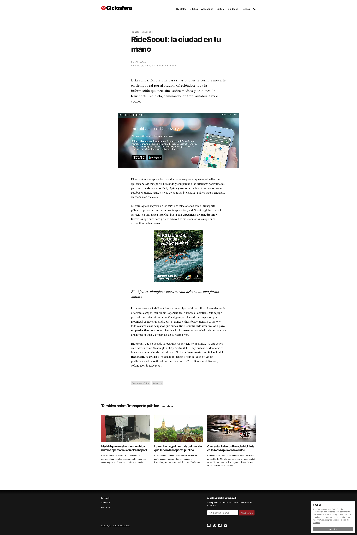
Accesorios (207, 9)
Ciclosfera (140, 62)
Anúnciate (105, 502)
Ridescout (137, 179)
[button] (181, 8)
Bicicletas (181, 9)
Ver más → (167, 406)
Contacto (105, 507)
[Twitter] (225, 525)
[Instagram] (214, 525)
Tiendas (245, 9)
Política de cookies (121, 525)
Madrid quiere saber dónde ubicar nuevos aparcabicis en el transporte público (125, 450)
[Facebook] (220, 525)
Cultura (221, 9)
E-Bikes (194, 9)
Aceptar (333, 529)
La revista (105, 498)
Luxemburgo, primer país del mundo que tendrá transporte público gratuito (178, 450)
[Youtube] (209, 525)
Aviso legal (106, 525)
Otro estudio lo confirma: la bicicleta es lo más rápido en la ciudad (230, 448)
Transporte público (141, 31)
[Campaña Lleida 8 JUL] (178, 256)
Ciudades (233, 9)
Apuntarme (247, 512)
